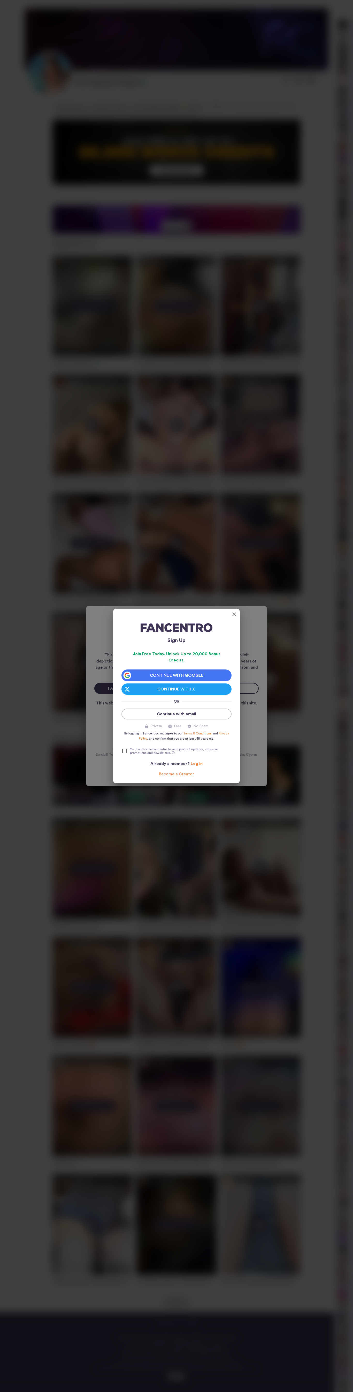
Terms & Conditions (197, 733)
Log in (197, 764)
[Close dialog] (234, 614)
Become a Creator (176, 774)
